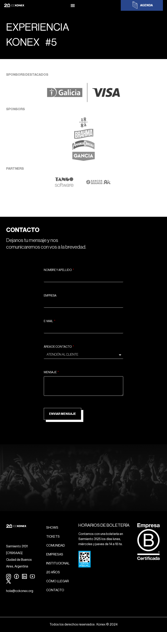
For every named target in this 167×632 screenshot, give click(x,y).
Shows (52, 527)
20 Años (53, 572)
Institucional (57, 563)
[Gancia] (83, 160)
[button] (72, 5)
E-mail (49, 321)
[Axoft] (64, 186)
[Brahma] (83, 138)
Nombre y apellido (58, 270)
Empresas (54, 554)
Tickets (53, 536)
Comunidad (55, 545)
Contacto (55, 590)
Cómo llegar (57, 581)
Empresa (50, 295)
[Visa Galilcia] (83, 101)
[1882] (83, 126)
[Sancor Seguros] (98, 186)
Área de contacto (58, 346)
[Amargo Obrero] (84, 149)
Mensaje (50, 372)
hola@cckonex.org (19, 591)
